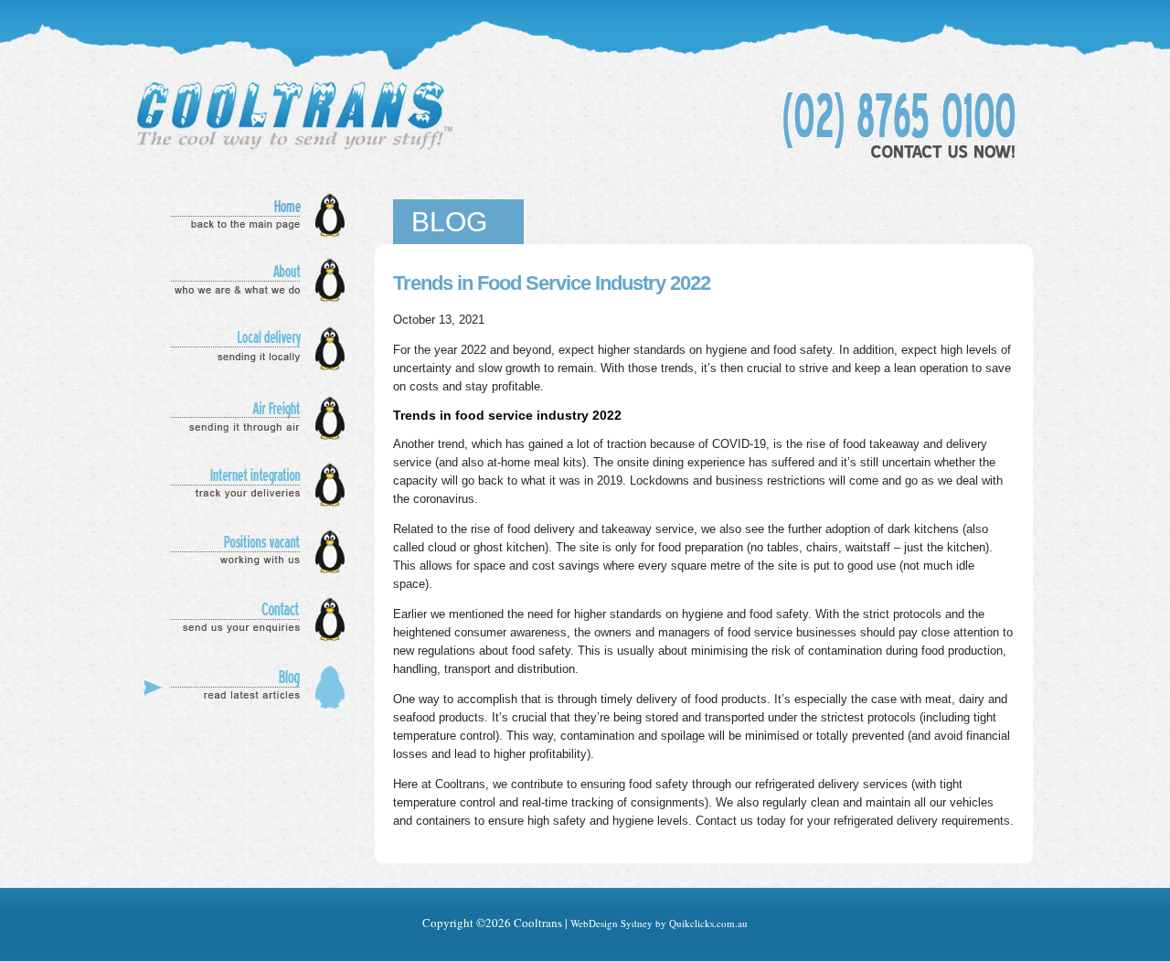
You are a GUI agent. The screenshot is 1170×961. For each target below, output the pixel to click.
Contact (250, 619)
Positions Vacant (250, 552)
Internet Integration (250, 484)
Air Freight (250, 418)
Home (250, 215)
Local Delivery (250, 350)
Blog (250, 687)
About (250, 281)
